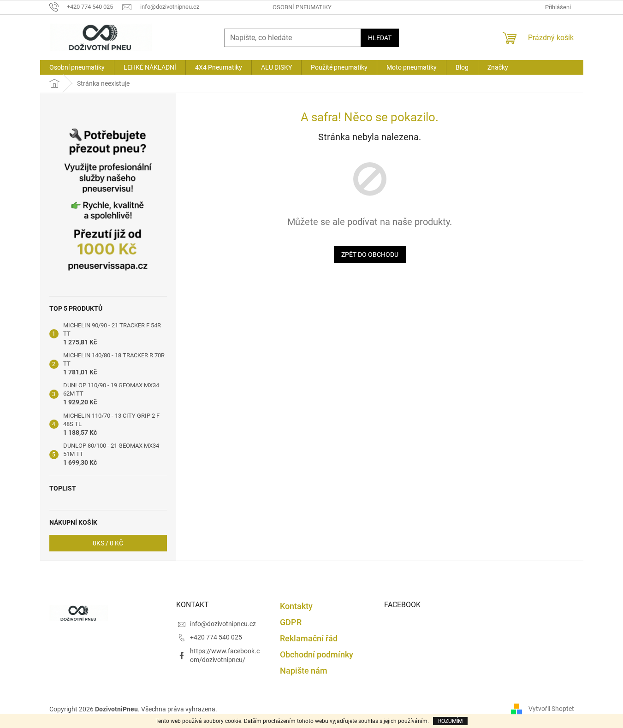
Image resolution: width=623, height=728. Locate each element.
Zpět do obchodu (369, 254)
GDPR (291, 622)
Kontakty (296, 606)
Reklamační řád (309, 638)
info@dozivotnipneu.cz (223, 623)
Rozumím (450, 721)
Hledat (380, 37)
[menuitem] (77, 67)
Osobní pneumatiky (302, 7)
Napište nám (303, 670)
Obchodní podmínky (316, 654)
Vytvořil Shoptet (551, 708)
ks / (108, 543)
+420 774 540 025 (216, 637)
